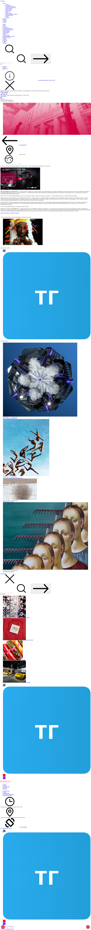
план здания (8, 828)
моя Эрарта (5, 68)
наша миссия (8, 5)
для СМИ (5, 787)
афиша (4, 18)
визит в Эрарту (8, 13)
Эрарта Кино (8, 10)
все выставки (3, 573)
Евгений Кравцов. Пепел (8, 501)
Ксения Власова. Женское (8, 571)
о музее (7, 4)
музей (4, 3)
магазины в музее (9, 15)
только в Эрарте (8, 9)
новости (4, 785)
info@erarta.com (3, 94)
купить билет (3, 96)
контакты (7, 17)
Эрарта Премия (8, 8)
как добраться (3, 828)
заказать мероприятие (7, 795)
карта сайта (11, 928)
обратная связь (6, 790)
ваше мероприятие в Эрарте (11, 14)
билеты (7, 16)
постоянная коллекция (10, 6)
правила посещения (4, 928)
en (0, 64)
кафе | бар (5, 19)
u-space (6, 12)
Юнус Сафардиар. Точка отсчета (10, 418)
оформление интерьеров (8, 794)
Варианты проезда (4, 91)
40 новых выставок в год (10, 7)
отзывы (4, 792)
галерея (4, 20)
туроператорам (6, 793)
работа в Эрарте (6, 786)
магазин (4, 21)
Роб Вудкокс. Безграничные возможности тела (13, 477)
